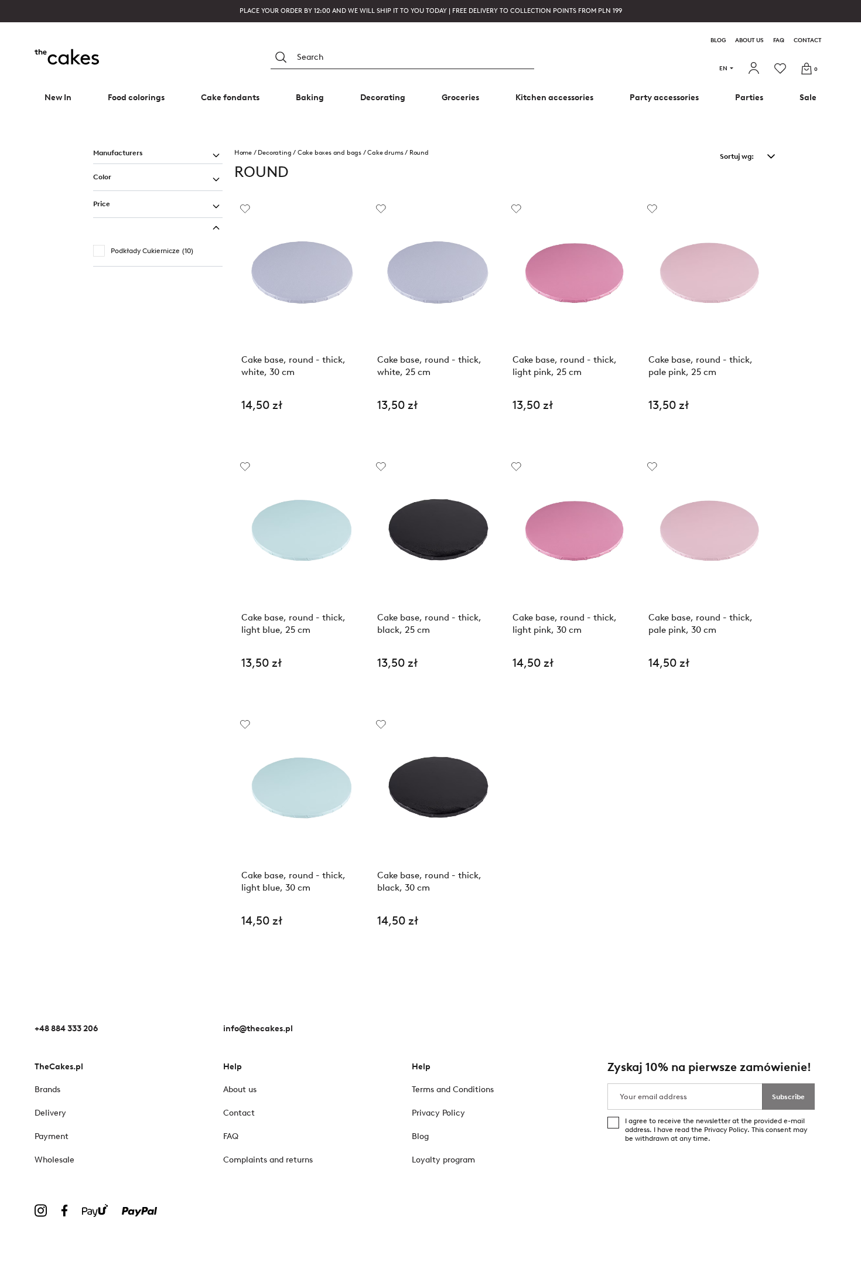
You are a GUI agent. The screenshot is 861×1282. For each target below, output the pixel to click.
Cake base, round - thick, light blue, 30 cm (293, 881)
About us (749, 40)
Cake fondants (230, 98)
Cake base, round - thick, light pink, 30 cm (564, 623)
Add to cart (301, 436)
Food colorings (136, 98)
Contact (808, 40)
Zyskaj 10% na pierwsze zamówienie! (709, 1067)
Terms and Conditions (453, 1089)
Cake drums (385, 152)
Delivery (50, 1113)
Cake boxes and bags (329, 152)
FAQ (778, 40)
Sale (808, 98)
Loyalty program (443, 1159)
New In (58, 98)
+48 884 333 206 (66, 1028)
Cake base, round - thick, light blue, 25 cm (293, 623)
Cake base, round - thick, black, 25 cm (429, 623)
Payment (52, 1136)
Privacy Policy (725, 1130)
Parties (749, 98)
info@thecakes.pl (258, 1028)
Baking (310, 98)
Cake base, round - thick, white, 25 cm (429, 365)
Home (243, 152)
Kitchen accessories (554, 98)
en (723, 68)
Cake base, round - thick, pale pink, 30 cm (700, 623)
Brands (47, 1089)
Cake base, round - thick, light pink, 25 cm (564, 365)
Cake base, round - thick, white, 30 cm (293, 365)
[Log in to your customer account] (755, 68)
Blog (718, 40)
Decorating (382, 98)
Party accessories (664, 98)
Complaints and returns (268, 1159)
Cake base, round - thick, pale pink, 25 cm (700, 365)
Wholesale (54, 1159)
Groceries (460, 98)
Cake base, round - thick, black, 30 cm (429, 881)
